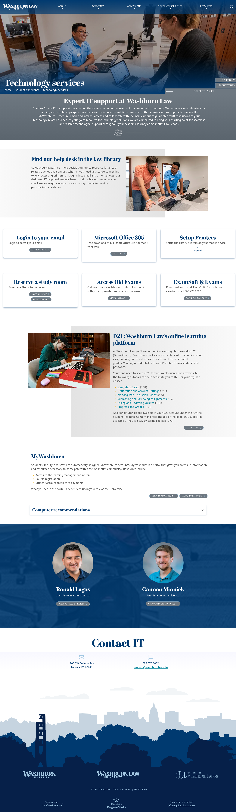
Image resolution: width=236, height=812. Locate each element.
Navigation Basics (128, 387)
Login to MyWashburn (162, 496)
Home (8, 90)
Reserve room (40, 299)
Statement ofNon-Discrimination (52, 804)
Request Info (227, 85)
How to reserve (39, 294)
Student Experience (27, 90)
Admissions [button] (134, 6)
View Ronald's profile (71, 603)
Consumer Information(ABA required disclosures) (181, 804)
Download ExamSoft (196, 298)
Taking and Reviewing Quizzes (135, 403)
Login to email (39, 249)
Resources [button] (206, 6)
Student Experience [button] (170, 6)
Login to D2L (192, 427)
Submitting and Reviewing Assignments (142, 399)
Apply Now (228, 80)
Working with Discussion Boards (137, 395)
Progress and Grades (130, 407)
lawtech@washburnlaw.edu (151, 667)
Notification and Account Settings (138, 391)
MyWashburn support (192, 496)
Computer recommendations (61, 510)
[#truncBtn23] (197, 249)
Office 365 (118, 253)
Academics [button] (98, 6)
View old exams (117, 298)
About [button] (62, 6)
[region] (118, 576)
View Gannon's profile (161, 603)
